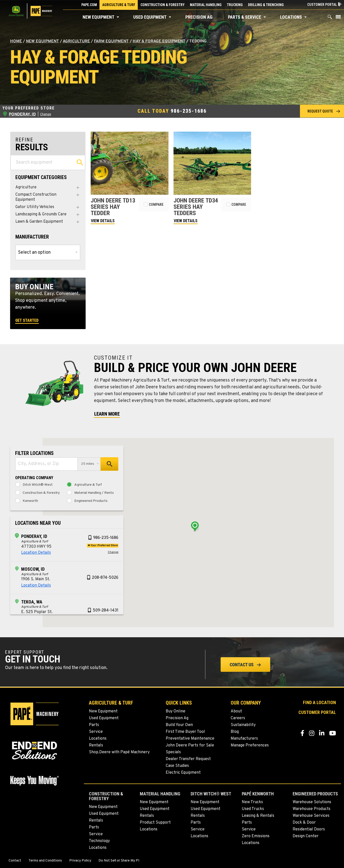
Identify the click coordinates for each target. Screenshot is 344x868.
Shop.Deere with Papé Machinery (119, 752)
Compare (156, 204)
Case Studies (177, 765)
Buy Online (175, 711)
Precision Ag (199, 17)
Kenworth (30, 501)
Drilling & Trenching (266, 5)
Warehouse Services (311, 815)
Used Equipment (149, 17)
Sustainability (243, 725)
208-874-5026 (105, 577)
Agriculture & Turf (118, 5)
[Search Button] (330, 18)
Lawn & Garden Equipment (39, 221)
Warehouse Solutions (312, 802)
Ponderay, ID (34, 536)
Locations (291, 17)
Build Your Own (179, 725)
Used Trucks (253, 809)
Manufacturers (244, 738)
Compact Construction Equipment (35, 197)
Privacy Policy (80, 860)
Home (16, 41)
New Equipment (98, 17)
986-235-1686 (189, 111)
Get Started (27, 320)
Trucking (235, 5)
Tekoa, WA (31, 601)
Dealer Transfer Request (188, 759)
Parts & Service (244, 17)
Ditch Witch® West (38, 485)
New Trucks (252, 802)
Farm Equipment (111, 41)
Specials (173, 752)
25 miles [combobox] (87, 464)
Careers (238, 718)
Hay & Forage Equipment (159, 41)
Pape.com (89, 5)
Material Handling (206, 5)
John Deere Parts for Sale (190, 745)
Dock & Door (304, 822)
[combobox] (46, 464)
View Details (103, 220)
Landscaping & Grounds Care (40, 214)
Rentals (96, 745)
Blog (235, 731)
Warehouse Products (311, 809)
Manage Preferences (250, 745)
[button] (117, 17)
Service (96, 731)
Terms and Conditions (45, 860)
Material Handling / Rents (94, 493)
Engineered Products (91, 501)
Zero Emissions (255, 836)
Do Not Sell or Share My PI (118, 860)
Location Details (36, 552)
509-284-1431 (105, 610)
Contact (15, 860)
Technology (99, 841)
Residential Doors (309, 829)
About (236, 711)
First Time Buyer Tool (185, 731)
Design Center (306, 836)
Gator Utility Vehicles (34, 207)
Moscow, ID (33, 569)
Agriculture (76, 41)
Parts (94, 725)
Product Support (155, 822)
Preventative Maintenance (190, 738)
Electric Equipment (183, 772)
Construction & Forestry (163, 5)
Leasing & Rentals (258, 815)
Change (45, 114)
